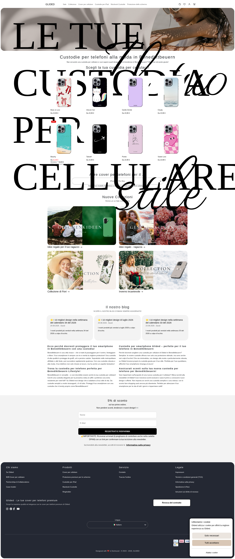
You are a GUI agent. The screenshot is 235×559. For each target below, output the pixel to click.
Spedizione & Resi (182, 487)
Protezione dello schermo (137, 4)
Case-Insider (11, 487)
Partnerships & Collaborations (17, 482)
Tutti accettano (212, 543)
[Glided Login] (189, 5)
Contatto (122, 472)
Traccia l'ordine (125, 477)
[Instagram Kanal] (7, 509)
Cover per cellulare (85, 4)
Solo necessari (212, 535)
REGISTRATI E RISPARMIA (117, 431)
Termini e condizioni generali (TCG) (189, 477)
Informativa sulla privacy (138, 445)
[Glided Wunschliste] (179, 5)
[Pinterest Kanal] (11, 509)
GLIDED (50, 4)
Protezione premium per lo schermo (76, 477)
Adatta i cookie (212, 553)
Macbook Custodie (118, 4)
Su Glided (10, 472)
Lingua (117, 520)
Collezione (72, 4)
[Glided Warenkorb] (194, 5)
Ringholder (67, 492)
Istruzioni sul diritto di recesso (186, 492)
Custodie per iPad (102, 4)
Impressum (179, 472)
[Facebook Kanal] (14, 509)
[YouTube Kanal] (18, 509)
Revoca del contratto (171, 503)
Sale (64, 4)
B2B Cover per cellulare (15, 477)
